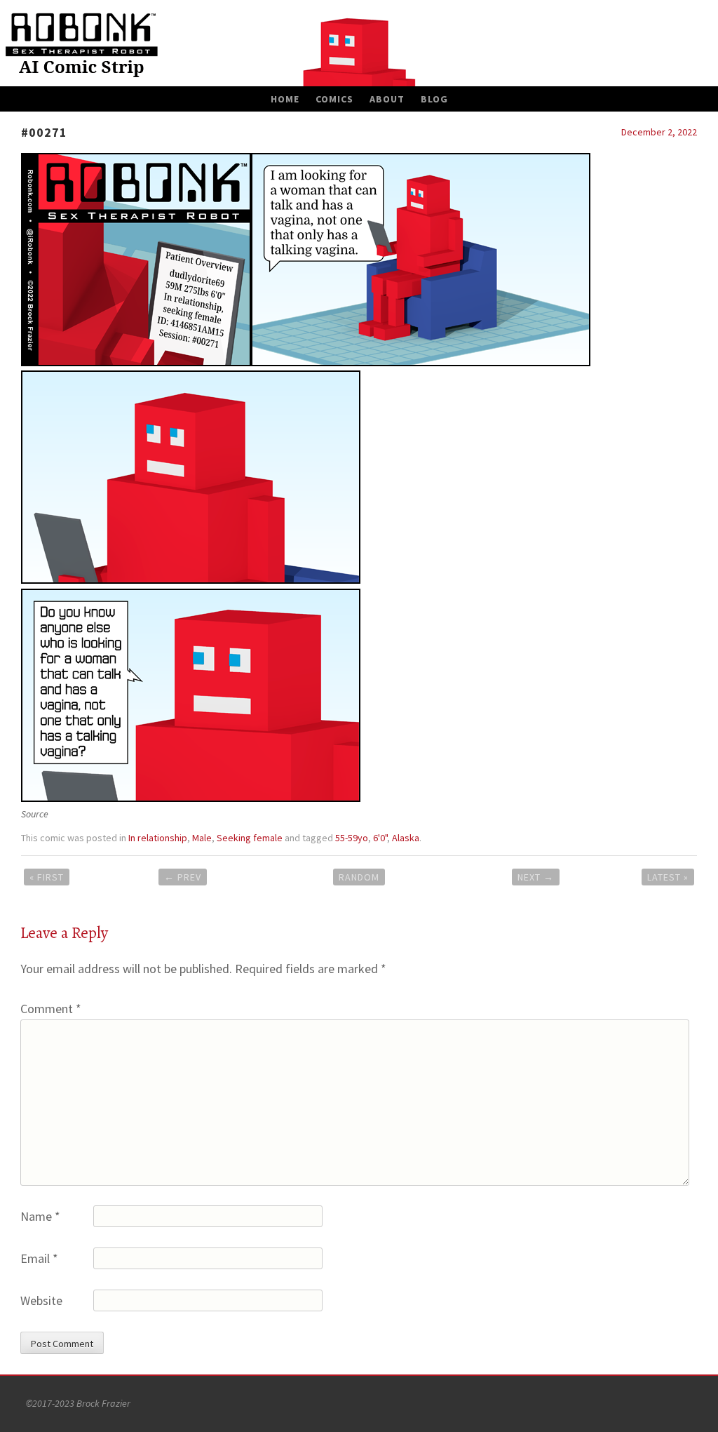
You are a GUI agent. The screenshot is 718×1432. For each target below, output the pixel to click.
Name (40, 1216)
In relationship (157, 837)
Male (202, 837)
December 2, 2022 (659, 132)
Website (41, 1300)
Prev (182, 877)
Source (34, 814)
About (387, 99)
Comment (50, 1009)
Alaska (405, 837)
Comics (334, 99)
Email (39, 1258)
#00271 (44, 132)
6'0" (380, 837)
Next (535, 877)
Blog (434, 99)
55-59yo (351, 837)
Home (285, 99)
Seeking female (250, 837)
